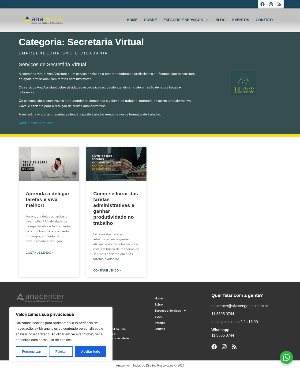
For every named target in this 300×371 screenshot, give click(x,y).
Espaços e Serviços (183, 20)
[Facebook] (262, 4)
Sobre (150, 20)
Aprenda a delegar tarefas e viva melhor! (47, 199)
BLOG (220, 20)
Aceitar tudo (90, 351)
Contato (264, 20)
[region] (60, 334)
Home (132, 20)
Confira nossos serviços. (37, 123)
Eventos (240, 20)
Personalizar (31, 351)
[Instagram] (271, 4)
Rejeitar (61, 351)
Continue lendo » (39, 252)
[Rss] (279, 4)
